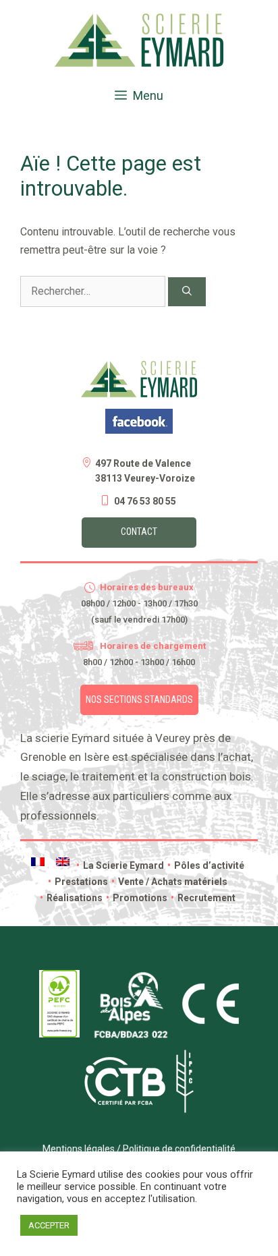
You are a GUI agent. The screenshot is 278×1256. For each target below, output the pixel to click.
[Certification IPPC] (185, 1109)
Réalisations (71, 897)
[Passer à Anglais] (63, 861)
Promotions (136, 897)
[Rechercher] (187, 291)
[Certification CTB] (124, 1101)
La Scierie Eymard (120, 865)
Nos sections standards (139, 699)
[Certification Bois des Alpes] (130, 1040)
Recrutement (203, 897)
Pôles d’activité (205, 865)
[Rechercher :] (94, 291)
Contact (139, 531)
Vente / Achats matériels (169, 881)
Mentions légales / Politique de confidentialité (139, 1148)
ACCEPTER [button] (49, 1225)
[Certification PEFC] (59, 1034)
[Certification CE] (210, 1020)
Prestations (78, 881)
